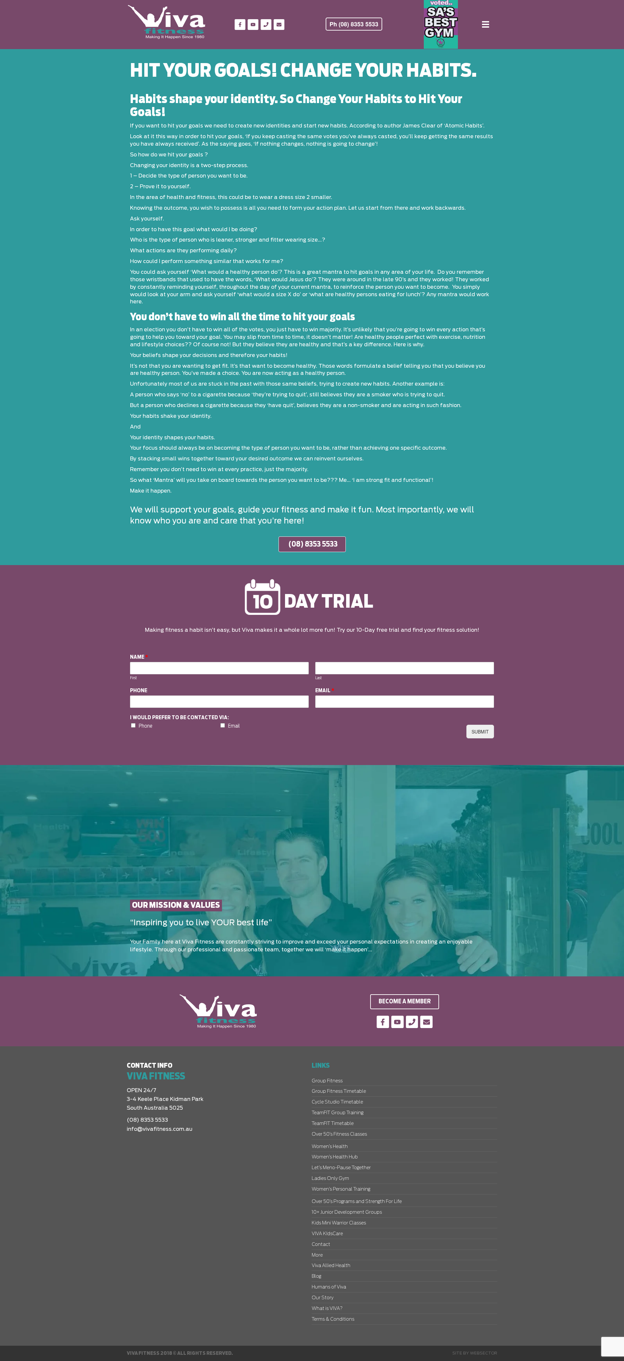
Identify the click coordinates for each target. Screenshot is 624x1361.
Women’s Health (330, 1146)
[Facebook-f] (240, 24)
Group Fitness (327, 1081)
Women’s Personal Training (341, 1189)
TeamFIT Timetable (333, 1123)
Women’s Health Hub (335, 1157)
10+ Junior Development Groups (347, 1212)
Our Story (322, 1298)
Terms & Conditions (333, 1319)
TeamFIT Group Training (337, 1113)
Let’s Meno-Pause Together (341, 1168)
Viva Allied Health (331, 1265)
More (317, 1255)
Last (318, 678)
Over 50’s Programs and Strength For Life (357, 1201)
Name (139, 657)
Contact (321, 1244)
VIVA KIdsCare (327, 1234)
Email (324, 690)
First (133, 678)
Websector (483, 1353)
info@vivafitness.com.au (159, 1129)
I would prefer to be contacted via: (179, 717)
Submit (480, 731)
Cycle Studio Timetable (337, 1102)
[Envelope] (279, 24)
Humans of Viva (329, 1287)
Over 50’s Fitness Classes (339, 1134)
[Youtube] (253, 24)
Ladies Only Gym (330, 1178)
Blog (316, 1276)
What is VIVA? (327, 1308)
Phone (138, 690)
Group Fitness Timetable (339, 1091)
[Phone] (266, 24)
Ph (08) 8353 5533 (354, 24)
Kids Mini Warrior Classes (339, 1223)
